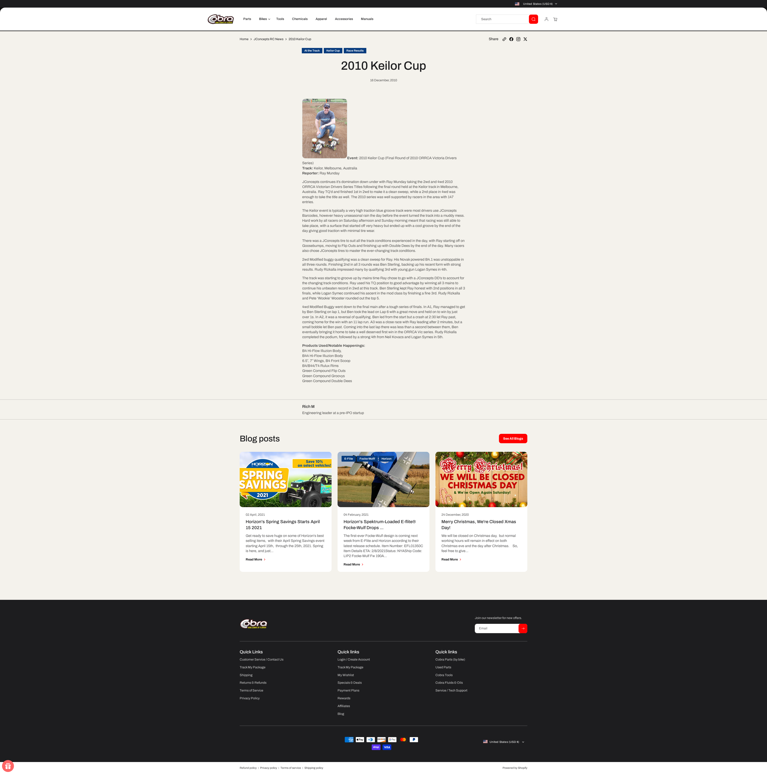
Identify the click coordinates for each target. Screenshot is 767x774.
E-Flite (348, 458)
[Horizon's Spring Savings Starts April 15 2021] (286, 479)
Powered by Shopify (515, 767)
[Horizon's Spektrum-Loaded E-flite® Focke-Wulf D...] (383, 479)
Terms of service (290, 767)
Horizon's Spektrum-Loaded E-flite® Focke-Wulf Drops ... (380, 524)
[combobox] (507, 19)
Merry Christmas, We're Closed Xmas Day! (478, 524)
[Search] (533, 19)
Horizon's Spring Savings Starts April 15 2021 (283, 524)
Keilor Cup (333, 50)
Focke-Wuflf (367, 458)
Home (244, 39)
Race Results (355, 50)
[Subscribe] (523, 628)
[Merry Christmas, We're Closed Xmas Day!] (481, 479)
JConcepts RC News (268, 39)
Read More (254, 559)
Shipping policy (313, 767)
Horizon (386, 458)
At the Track (312, 50)
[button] (263, 19)
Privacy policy (268, 767)
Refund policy (248, 767)
